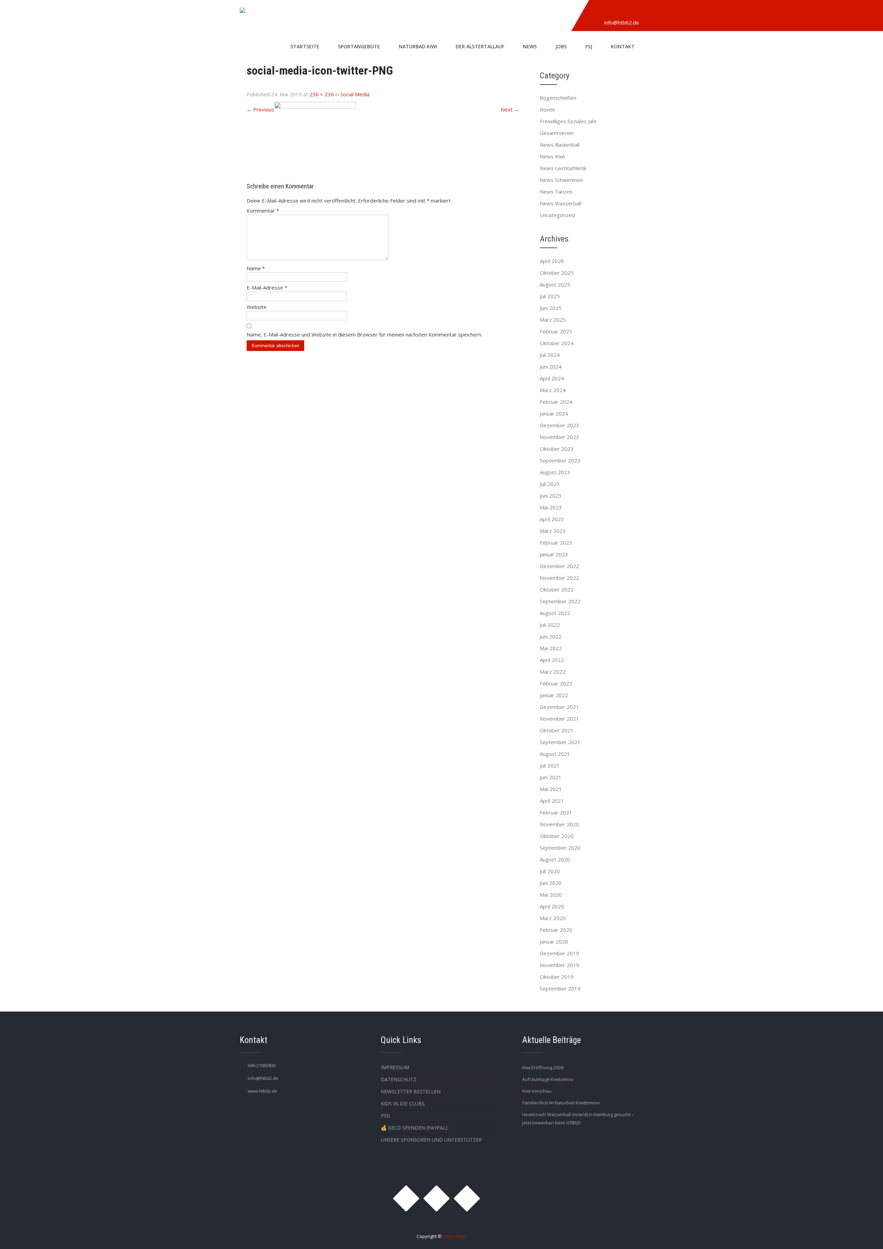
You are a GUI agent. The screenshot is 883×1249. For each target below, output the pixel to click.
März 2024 (553, 390)
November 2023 (559, 436)
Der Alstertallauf (480, 46)
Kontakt (623, 46)
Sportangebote (359, 46)
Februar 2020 (556, 929)
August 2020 (555, 859)
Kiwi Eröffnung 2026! (543, 1067)
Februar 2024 (556, 401)
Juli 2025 (550, 296)
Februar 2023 (556, 542)
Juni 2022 (551, 636)
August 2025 (555, 284)
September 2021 (560, 742)
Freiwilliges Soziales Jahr (568, 121)
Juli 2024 (550, 354)
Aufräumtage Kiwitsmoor (548, 1079)
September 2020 (560, 847)
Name (256, 268)
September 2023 (560, 460)
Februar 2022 (556, 683)
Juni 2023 (551, 495)
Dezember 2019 (559, 953)
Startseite (304, 46)
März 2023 (553, 530)
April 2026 (552, 260)
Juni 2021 (551, 777)
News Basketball (559, 144)
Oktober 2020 (557, 835)
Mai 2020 (551, 894)
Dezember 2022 (559, 566)
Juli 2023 (550, 483)
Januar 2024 (554, 413)
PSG (385, 1115)
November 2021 (559, 718)
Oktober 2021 (557, 730)
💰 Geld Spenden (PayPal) (414, 1127)
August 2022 (555, 612)
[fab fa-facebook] (614, 11)
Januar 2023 (554, 554)
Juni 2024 (551, 366)
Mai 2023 (551, 507)
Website (257, 306)
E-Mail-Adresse (267, 287)
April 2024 (552, 378)
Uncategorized (557, 215)
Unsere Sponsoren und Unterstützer (431, 1139)
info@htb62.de (621, 22)
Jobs (561, 46)
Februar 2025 (556, 331)
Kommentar (263, 210)
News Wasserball (560, 203)
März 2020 (553, 918)
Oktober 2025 (557, 272)
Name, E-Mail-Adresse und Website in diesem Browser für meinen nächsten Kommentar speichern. (364, 334)
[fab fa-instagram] (598, 11)
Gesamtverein (557, 132)
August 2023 (555, 472)
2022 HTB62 (455, 1236)
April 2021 (552, 800)
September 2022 (560, 601)
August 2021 (555, 753)
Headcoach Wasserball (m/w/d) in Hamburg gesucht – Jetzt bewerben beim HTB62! (578, 1118)
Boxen (547, 109)
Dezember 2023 (559, 425)
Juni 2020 (551, 882)
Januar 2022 (554, 695)
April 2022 (552, 659)
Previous (260, 109)
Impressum (395, 1067)
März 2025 (553, 319)
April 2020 (552, 906)
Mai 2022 (551, 648)
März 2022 (553, 671)
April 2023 (552, 519)
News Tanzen (556, 191)
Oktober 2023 (557, 448)
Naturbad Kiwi (418, 46)
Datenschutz (398, 1079)
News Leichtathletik (563, 168)
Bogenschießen (558, 97)
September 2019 (560, 988)
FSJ (588, 46)
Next (510, 109)
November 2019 (559, 965)
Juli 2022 (550, 624)
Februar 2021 (556, 812)
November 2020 (559, 824)
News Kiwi (552, 156)
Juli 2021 (550, 765)
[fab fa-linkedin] (630, 11)
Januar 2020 (554, 941)
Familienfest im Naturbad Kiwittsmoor (561, 1103)
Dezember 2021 (559, 706)
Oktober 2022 (557, 589)
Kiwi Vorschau (537, 1091)
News (530, 46)
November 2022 (559, 577)
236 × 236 (321, 94)
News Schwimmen (561, 179)
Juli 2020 (550, 871)
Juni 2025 (551, 307)
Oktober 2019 (557, 976)
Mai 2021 (551, 788)
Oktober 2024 (557, 343)
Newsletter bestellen (410, 1091)
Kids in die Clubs (403, 1103)
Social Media (354, 94)
